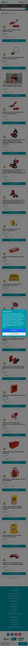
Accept (15, 330)
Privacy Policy (6, 324)
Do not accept (14, 334)
